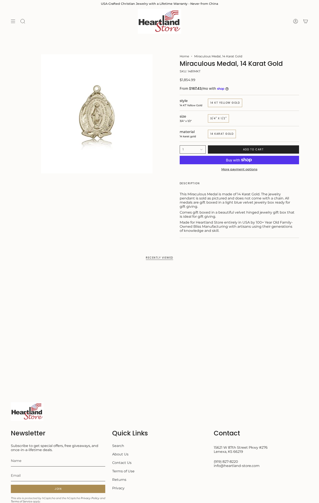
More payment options (239, 169)
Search (118, 446)
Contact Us (122, 463)
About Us (120, 454)
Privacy (118, 488)
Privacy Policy (90, 498)
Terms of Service (21, 501)
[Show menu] (13, 21)
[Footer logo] (27, 411)
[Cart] (306, 21)
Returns (119, 480)
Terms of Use (123, 471)
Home (184, 56)
